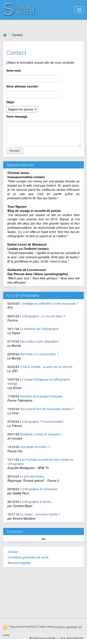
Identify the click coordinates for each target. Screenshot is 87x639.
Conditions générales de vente (28, 557)
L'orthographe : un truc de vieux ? (42, 316)
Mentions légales (19, 563)
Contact (13, 552)
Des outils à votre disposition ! (40, 341)
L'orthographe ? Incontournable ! (42, 421)
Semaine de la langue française (41, 396)
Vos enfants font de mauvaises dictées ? (47, 409)
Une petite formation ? (35, 447)
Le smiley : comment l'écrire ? (40, 514)
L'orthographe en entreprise (38, 489)
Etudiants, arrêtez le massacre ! (41, 434)
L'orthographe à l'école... (36, 501)
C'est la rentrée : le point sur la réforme (46, 367)
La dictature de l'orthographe (39, 329)
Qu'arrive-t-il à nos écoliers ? (39, 354)
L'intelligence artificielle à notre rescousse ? (49, 303)
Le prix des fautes (32, 476)
